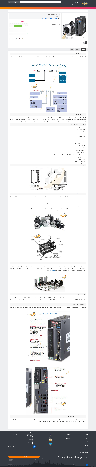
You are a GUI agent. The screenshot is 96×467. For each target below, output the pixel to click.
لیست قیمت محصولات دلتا (84, 446)
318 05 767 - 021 (76, 2)
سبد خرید (86, 438)
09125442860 (30, 442)
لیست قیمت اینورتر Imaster (84, 451)
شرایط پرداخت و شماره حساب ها (65, 439)
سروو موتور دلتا (39, 121)
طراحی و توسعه (10, 464)
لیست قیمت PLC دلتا (85, 444)
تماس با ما (86, 435)
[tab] (83, 49)
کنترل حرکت (76, 8)
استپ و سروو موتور (65, 8)
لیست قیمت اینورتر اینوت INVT (84, 452)
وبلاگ (87, 434)
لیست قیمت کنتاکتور (85, 445)
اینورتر (80, 8)
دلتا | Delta (36, 18)
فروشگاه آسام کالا (85, 456)
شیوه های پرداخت (67, 435)
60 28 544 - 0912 (76, 6)
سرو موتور (83, 11)
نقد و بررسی (77, 49)
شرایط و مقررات (68, 438)
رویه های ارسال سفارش (67, 437)
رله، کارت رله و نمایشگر (57, 8)
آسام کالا (86, 11)
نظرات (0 (71, 49)
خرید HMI (86, 441)
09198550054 (29, 440)
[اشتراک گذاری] (83, 37)
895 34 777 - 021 (76, 1)
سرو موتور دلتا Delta (78, 11)
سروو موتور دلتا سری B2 (71, 11)
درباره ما (87, 437)
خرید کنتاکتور (86, 442)
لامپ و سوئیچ (29, 8)
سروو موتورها (31, 56)
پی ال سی (86, 439)
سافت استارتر (18, 8)
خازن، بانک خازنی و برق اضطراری (42, 8)
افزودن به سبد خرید (17, 25)
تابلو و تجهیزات (24, 8)
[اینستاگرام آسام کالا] (10, 446)
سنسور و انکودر (50, 8)
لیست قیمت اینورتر (85, 449)
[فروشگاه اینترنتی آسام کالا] (84, 3)
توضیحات (83, 49)
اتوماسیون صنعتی (84, 8)
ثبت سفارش (68, 434)
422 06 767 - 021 (76, 4)
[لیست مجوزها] (50, 440)
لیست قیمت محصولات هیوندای (84, 448)
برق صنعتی (71, 8)
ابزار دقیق (34, 8)
